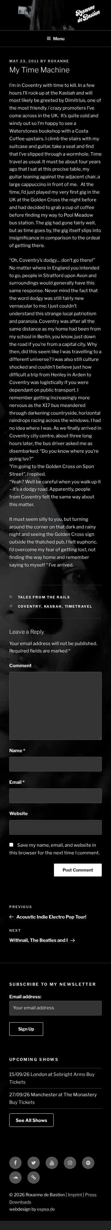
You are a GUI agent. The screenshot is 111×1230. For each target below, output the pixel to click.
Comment (20, 665)
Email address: (25, 997)
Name (17, 750)
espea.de (46, 1209)
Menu (58, 38)
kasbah (53, 606)
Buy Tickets (22, 1102)
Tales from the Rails (44, 597)
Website (18, 813)
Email (17, 782)
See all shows (31, 1120)
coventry (29, 606)
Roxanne (58, 61)
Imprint (75, 1194)
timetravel (79, 606)
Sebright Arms (69, 1074)
